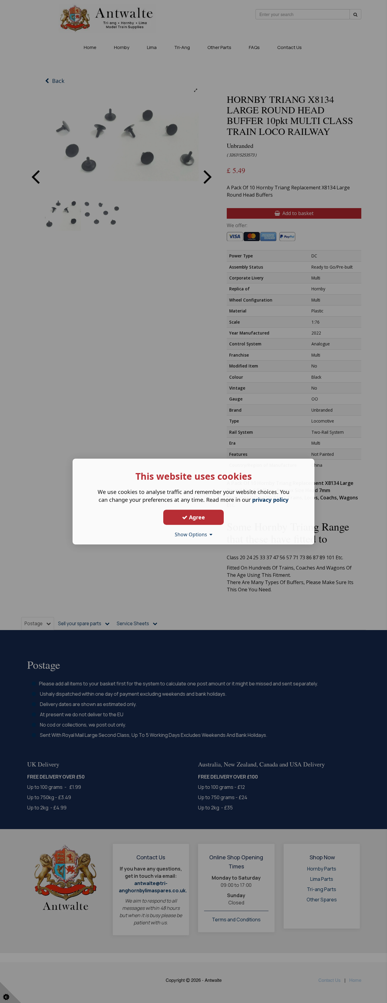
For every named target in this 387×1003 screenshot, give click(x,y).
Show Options (192, 534)
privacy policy (270, 499)
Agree (196, 517)
